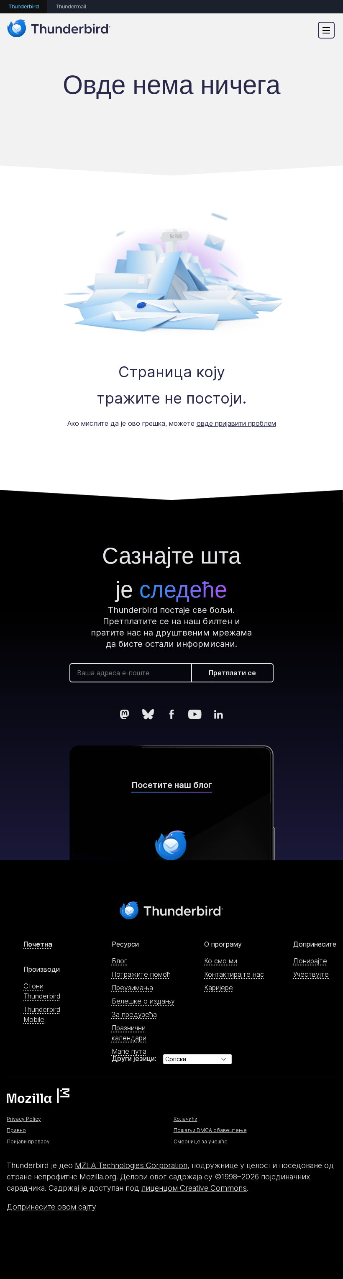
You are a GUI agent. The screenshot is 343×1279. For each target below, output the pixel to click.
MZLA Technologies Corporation (131, 1165)
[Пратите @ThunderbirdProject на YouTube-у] (195, 714)
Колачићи (185, 1119)
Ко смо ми (220, 961)
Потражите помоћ (141, 974)
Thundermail (71, 7)
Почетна (37, 944)
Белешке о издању (143, 1001)
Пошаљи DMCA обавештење (210, 1130)
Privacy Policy (24, 1119)
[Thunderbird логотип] (59, 29)
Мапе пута (129, 1051)
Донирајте (310, 961)
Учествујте (311, 974)
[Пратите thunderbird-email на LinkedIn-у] (218, 714)
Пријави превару (28, 1141)
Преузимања (132, 987)
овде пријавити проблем (236, 423)
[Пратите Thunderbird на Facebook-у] (171, 714)
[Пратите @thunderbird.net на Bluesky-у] (148, 714)
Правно (16, 1130)
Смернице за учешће (201, 1141)
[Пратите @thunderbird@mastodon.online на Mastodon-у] (124, 714)
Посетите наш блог (171, 785)
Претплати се (232, 673)
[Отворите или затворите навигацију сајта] (326, 30)
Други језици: (134, 1058)
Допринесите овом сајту (51, 1206)
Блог (119, 961)
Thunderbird (23, 7)
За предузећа (134, 1014)
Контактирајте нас (234, 974)
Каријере (218, 987)
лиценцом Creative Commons (194, 1188)
